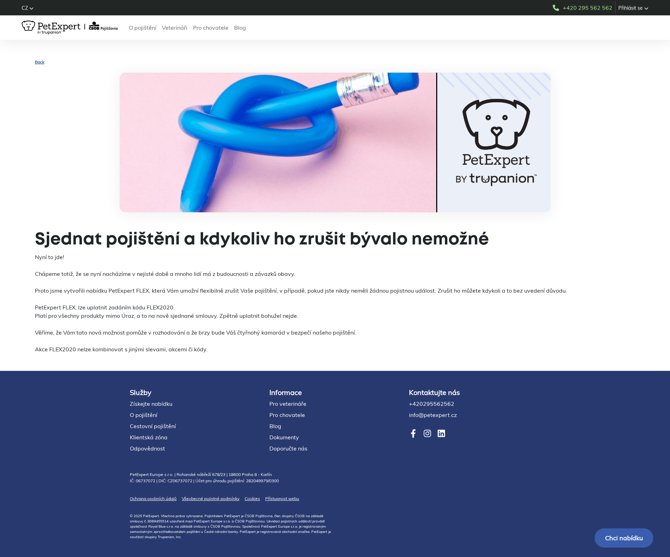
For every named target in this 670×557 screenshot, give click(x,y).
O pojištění (142, 27)
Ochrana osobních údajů (153, 498)
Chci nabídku (624, 538)
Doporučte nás (288, 448)
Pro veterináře (287, 403)
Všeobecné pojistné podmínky (210, 498)
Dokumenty (284, 437)
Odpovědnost (147, 448)
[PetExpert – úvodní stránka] (71, 27)
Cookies (252, 498)
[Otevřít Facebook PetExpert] (413, 433)
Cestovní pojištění (153, 426)
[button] (28, 8)
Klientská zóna (149, 437)
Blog (240, 27)
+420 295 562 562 (587, 7)
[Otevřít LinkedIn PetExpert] (441, 433)
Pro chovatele (211, 27)
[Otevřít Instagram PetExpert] (427, 433)
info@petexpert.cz (433, 414)
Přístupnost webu (282, 498)
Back (39, 62)
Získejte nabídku (151, 403)
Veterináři (174, 27)
